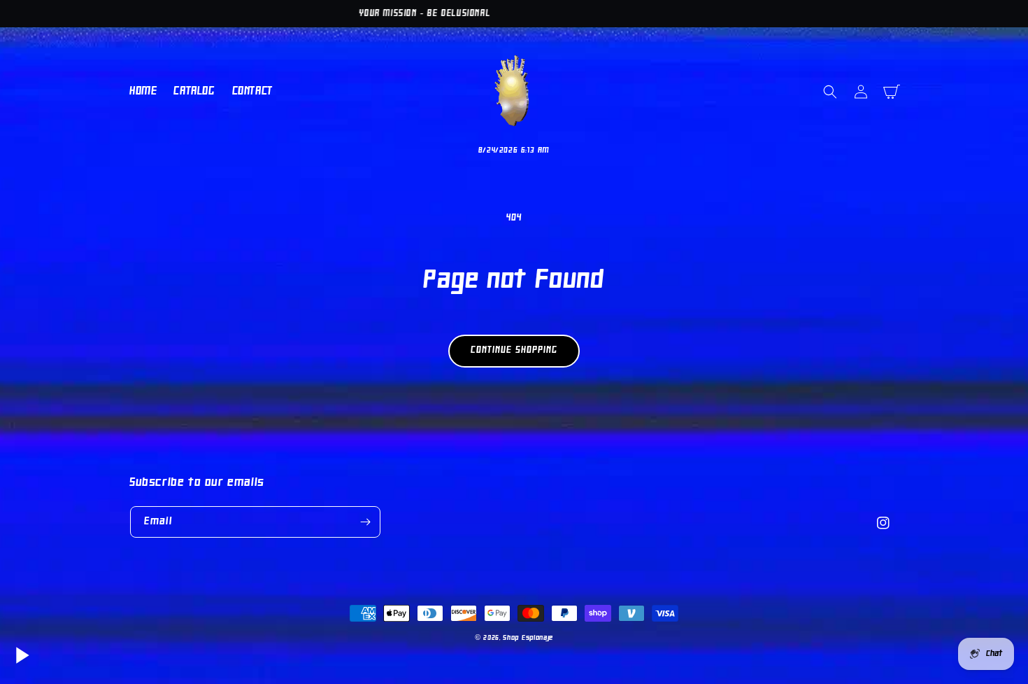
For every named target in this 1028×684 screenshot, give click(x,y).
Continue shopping (514, 350)
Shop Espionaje (528, 638)
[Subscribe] (365, 521)
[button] (830, 91)
